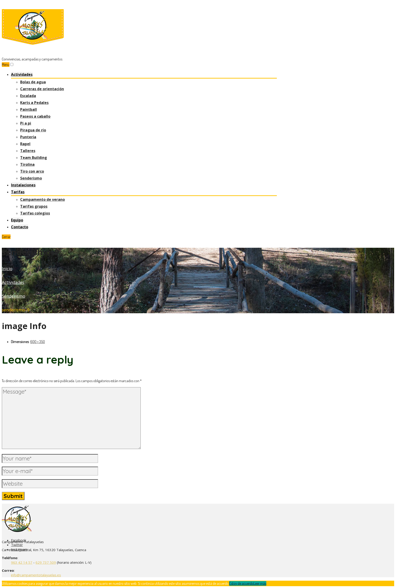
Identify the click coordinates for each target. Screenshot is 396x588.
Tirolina (27, 164)
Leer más (259, 583)
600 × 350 (37, 341)
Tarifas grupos (33, 206)
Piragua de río (33, 130)
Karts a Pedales (34, 102)
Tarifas (18, 191)
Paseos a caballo (35, 116)
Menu (5, 64)
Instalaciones (23, 185)
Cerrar (6, 236)
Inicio (7, 268)
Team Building (33, 157)
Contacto (19, 226)
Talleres (27, 150)
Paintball (28, 109)
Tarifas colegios (35, 213)
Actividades (22, 74)
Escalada (28, 95)
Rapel (25, 143)
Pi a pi (25, 123)
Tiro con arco (32, 171)
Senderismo (31, 178)
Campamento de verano (42, 199)
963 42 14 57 (21, 562)
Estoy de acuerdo (241, 583)
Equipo (17, 220)
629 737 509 (46, 562)
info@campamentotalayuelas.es (36, 575)
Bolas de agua (33, 81)
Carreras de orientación (42, 88)
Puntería (28, 136)
